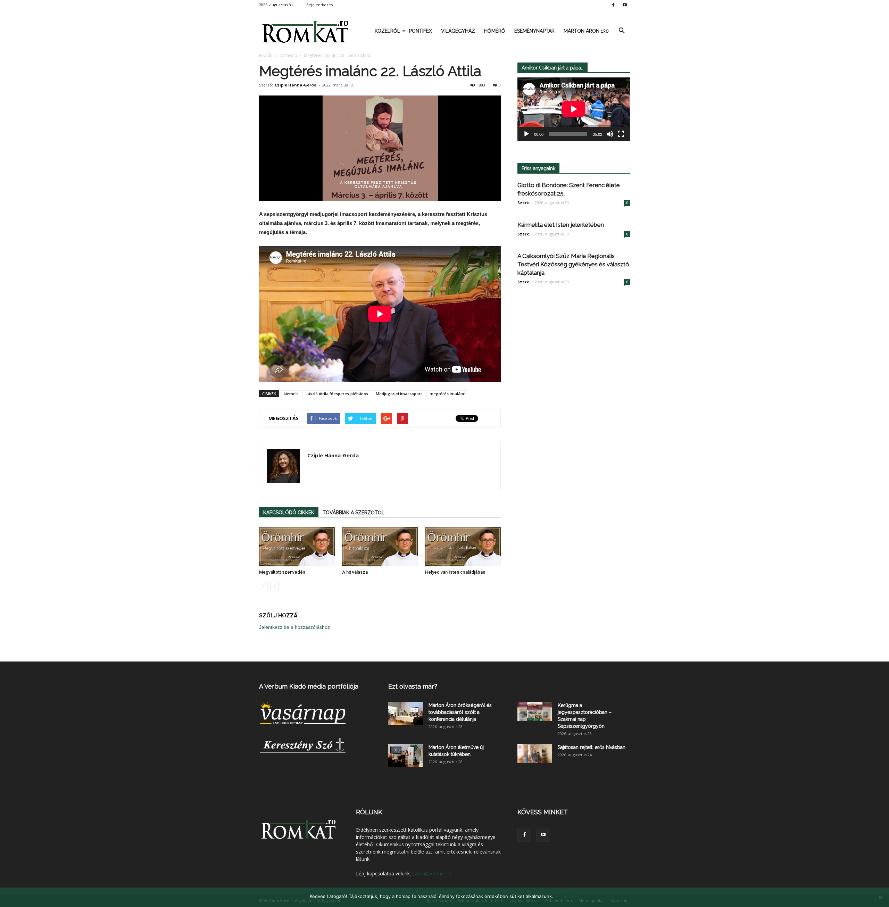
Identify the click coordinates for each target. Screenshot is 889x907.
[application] (573, 109)
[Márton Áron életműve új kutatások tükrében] (405, 755)
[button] (621, 31)
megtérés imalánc (447, 393)
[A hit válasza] (380, 546)
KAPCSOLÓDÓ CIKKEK (288, 512)
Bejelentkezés (319, 4)
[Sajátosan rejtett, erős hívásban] (534, 753)
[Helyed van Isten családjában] (463, 546)
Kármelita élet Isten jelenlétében (560, 224)
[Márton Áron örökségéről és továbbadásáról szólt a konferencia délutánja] (405, 713)
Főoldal (266, 55)
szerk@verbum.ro (431, 873)
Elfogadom (568, 896)
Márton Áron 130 (586, 31)
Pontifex (420, 31)
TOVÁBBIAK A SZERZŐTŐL (353, 512)
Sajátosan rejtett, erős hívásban (591, 747)
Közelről (387, 31)
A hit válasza (355, 572)
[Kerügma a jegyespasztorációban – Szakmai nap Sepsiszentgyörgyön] (534, 711)
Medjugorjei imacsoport (399, 393)
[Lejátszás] (526, 134)
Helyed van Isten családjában (455, 572)
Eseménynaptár (534, 31)
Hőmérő (494, 31)
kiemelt (291, 393)
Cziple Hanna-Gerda (296, 85)
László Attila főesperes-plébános (337, 393)
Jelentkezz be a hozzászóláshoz (294, 627)
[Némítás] (609, 134)
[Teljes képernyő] (620, 134)
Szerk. (523, 202)
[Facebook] (613, 5)
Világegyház (458, 31)
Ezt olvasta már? (412, 686)
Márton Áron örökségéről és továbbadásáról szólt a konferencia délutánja (460, 712)
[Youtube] (625, 5)
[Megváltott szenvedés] (297, 546)
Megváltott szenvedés (282, 572)
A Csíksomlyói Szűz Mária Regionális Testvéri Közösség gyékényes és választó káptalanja (573, 264)
